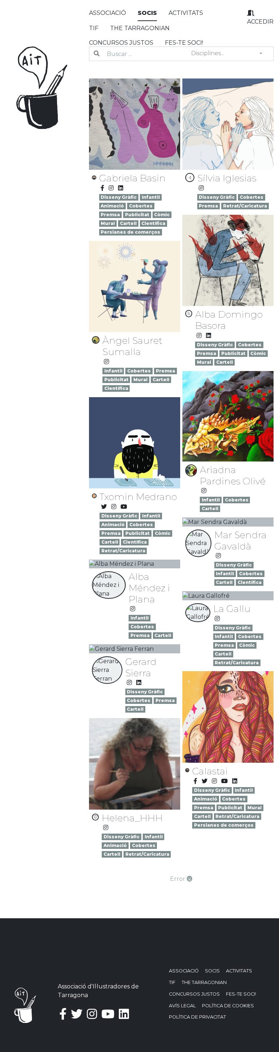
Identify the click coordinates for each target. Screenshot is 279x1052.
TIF (93, 28)
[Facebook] (102, 188)
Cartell (128, 223)
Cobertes (141, 206)
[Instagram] (111, 188)
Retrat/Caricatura (245, 206)
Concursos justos (121, 42)
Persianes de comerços (130, 232)
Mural (108, 223)
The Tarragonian (140, 28)
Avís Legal (182, 1005)
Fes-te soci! (184, 42)
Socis (147, 12)
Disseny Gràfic (119, 197)
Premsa (110, 214)
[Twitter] (104, 507)
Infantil (151, 197)
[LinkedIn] (121, 188)
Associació (107, 12)
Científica (153, 223)
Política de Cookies (228, 1005)
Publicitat (137, 214)
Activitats (186, 12)
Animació (112, 206)
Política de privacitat (197, 1017)
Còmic (162, 214)
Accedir (260, 21)
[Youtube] (124, 507)
